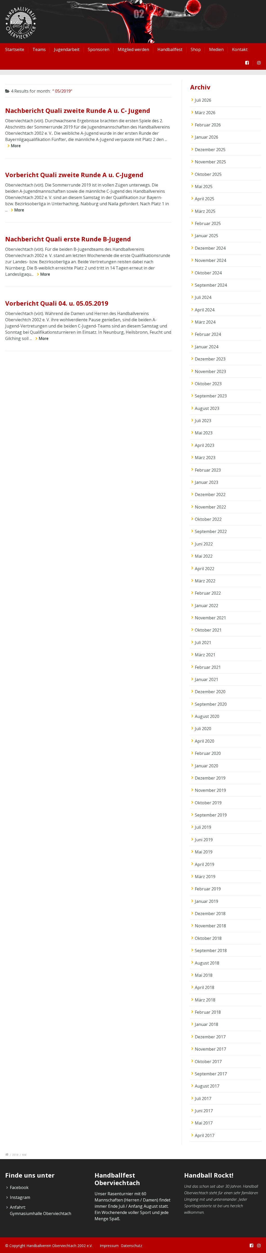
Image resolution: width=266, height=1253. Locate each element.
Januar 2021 (206, 679)
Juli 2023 (203, 420)
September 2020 (211, 704)
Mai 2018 (203, 975)
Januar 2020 (206, 766)
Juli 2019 (203, 827)
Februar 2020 (208, 753)
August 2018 (207, 963)
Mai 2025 (203, 186)
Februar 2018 (208, 1012)
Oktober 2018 (208, 938)
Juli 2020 (203, 728)
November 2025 (210, 162)
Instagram (20, 1197)
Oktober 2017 (208, 1061)
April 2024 (204, 310)
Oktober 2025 (208, 174)
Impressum (109, 1245)
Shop (196, 49)
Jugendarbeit (66, 49)
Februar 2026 (208, 125)
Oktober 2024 (208, 273)
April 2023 (204, 445)
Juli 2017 (203, 1098)
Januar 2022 (206, 605)
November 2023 (210, 371)
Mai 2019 (203, 852)
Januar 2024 (206, 347)
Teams (39, 49)
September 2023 (211, 396)
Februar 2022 (208, 593)
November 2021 (210, 618)
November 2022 (210, 507)
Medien (216, 49)
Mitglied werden (133, 49)
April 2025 (204, 199)
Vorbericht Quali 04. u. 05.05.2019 (56, 303)
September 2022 (211, 531)
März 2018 (205, 1000)
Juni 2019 (204, 840)
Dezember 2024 (210, 248)
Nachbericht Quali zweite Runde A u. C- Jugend (77, 110)
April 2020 (204, 741)
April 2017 (204, 1135)
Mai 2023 (203, 433)
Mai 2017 (203, 1123)
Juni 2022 (204, 544)
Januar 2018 (206, 1024)
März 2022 (205, 581)
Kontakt (240, 49)
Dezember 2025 (210, 149)
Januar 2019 (206, 901)
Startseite (14, 49)
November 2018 (210, 926)
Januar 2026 (206, 137)
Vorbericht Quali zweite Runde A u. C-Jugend (74, 174)
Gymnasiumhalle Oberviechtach (40, 1213)
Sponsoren (98, 49)
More (16, 146)
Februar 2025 (208, 223)
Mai (24, 1154)
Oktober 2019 (208, 803)
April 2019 (204, 864)
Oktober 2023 (208, 384)
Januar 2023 (206, 482)
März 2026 (205, 112)
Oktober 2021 (208, 630)
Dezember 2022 (210, 494)
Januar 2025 (206, 236)
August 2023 (207, 408)
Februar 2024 (208, 334)
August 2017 (207, 1086)
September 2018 (211, 950)
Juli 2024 (203, 297)
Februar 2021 (208, 667)
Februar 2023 (208, 470)
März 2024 (205, 322)
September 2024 (211, 285)
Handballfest (169, 49)
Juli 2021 (203, 642)
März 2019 (205, 876)
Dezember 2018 (210, 913)
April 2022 (204, 568)
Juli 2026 (203, 100)
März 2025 (205, 211)
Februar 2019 (208, 889)
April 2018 (204, 987)
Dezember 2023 (210, 359)
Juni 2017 (204, 1111)
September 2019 (211, 815)
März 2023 (205, 457)
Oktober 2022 (208, 519)
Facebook (19, 1187)
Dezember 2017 (210, 1037)
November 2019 (210, 790)
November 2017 (210, 1049)
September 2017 (211, 1074)
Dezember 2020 (210, 692)
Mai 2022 (203, 556)
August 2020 (207, 716)
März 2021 (205, 655)
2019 (15, 1154)
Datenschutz (131, 1245)
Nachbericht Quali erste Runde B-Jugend (68, 239)
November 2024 (210, 260)
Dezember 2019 (210, 778)
